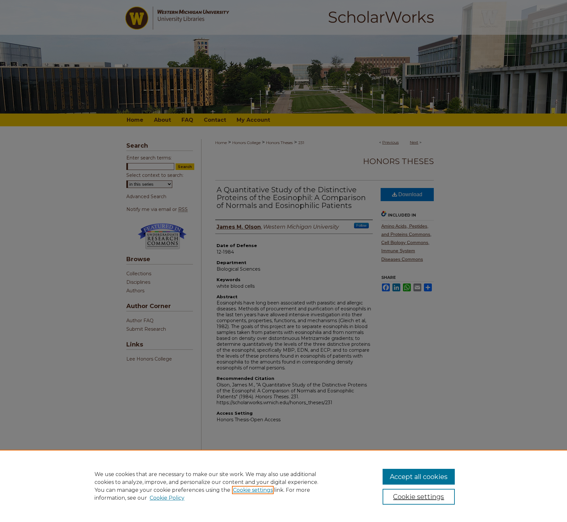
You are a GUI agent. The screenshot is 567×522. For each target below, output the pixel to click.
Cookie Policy (167, 498)
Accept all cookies (419, 477)
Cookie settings (253, 490)
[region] (283, 486)
